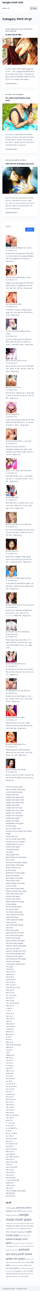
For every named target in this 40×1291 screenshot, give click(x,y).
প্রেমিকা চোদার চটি (27, 1265)
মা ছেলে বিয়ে (9, 1271)
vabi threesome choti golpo (16, 959)
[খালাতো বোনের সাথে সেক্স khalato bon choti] (20, 180)
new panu (9, 928)
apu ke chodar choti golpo (14, 29)
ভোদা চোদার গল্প (10, 1118)
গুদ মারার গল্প (9, 1008)
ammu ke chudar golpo (14, 787)
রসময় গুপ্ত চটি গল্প (27, 1274)
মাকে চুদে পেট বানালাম (11, 1133)
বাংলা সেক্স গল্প (9, 1092)
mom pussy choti (10, 1246)
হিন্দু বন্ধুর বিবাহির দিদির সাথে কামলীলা (15, 717)
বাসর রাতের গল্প (9, 1097)
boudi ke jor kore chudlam (15, 842)
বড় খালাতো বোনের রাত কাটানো (13, 35)
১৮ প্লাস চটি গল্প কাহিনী (22, 1276)
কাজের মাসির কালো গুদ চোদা (13, 987)
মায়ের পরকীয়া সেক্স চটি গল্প (12, 1157)
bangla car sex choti (13, 1211)
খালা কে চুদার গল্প (8, 94)
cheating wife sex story (14, 844)
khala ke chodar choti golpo (16, 891)
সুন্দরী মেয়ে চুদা (9, 1188)
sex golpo (19, 1258)
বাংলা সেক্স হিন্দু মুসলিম (12, 1268)
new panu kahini (14, 1250)
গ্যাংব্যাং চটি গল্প (10, 1013)
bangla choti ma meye (14, 808)
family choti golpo (11, 1232)
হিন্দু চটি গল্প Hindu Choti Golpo (16, 769)
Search (8, 226)
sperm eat (28, 1259)
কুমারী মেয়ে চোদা (10, 993)
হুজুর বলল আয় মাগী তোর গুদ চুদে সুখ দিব (16, 361)
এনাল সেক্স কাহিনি (26, 1262)
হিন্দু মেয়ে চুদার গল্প (10, 1196)
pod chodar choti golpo (14, 935)
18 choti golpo (11, 1208)
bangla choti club (12, 2)
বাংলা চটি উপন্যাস (10, 1079)
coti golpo (9, 852)
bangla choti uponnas (14, 813)
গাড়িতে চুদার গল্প (10, 1006)
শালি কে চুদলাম (9, 1170)
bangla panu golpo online (26, 1223)
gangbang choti (22, 1232)
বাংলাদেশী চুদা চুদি (10, 1094)
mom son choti (20, 1246)
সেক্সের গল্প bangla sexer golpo (16, 1191)
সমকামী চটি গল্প (9, 1183)
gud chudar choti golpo (14, 878)
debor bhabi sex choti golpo (16, 857)
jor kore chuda (11, 886)
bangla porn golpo (12, 821)
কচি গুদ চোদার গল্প (10, 982)
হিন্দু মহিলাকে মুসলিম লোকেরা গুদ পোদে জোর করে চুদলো (20, 605)
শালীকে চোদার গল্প (10, 1172)
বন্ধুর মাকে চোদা (10, 1071)
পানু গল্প (8, 1053)
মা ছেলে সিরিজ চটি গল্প (11, 1128)
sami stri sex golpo (13, 948)
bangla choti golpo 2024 (15, 800)
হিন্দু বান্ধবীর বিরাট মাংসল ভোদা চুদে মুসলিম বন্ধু (18, 691)
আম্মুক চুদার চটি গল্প (11, 980)
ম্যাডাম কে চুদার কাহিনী (11, 1162)
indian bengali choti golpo (15, 883)
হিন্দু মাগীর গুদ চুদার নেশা (12, 551)
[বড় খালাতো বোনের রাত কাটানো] (20, 51)
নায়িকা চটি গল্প (9, 1042)
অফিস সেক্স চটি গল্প (11, 972)
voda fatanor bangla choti (15, 964)
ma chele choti (29, 1243)
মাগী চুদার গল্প (9, 1141)
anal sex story (23, 1207)
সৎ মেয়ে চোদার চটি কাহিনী (12, 1180)
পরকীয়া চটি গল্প (9, 1047)
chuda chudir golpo (13, 847)
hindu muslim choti (13, 881)
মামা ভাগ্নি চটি (9, 1146)
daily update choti (12, 855)
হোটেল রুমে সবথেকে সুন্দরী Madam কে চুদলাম (18, 277)
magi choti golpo (12, 917)
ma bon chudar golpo (14, 907)
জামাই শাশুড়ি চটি (10, 1024)
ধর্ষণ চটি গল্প (9, 1040)
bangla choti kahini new (12, 1215)
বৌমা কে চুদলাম (10, 1107)
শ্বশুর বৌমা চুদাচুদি (10, 1178)
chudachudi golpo (12, 849)
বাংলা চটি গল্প (9, 1081)
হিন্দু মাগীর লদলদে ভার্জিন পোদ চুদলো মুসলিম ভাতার (18, 524)
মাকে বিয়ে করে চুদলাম (11, 1139)
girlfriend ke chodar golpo (15, 873)
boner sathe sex (12, 836)
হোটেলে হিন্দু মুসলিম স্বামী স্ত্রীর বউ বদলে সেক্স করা (18, 248)
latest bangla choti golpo (15, 901)
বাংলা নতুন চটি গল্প (15, 160)
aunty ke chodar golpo (14, 792)
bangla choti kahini (13, 805)
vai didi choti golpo (13, 961)
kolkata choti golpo (13, 896)
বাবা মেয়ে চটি (9, 1076)
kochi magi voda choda (14, 894)
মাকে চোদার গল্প (10, 1136)
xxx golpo (9, 967)
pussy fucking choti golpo (15, 940)
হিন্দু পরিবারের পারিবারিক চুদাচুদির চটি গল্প (16, 744)
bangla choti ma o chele (14, 810)
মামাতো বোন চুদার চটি (11, 1149)
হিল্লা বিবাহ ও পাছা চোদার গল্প (13, 387)
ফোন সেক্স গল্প (9, 1063)
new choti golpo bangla (14, 925)
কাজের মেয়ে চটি (10, 990)
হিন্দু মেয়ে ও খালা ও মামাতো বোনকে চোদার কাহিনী (18, 471)
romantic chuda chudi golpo (16, 946)
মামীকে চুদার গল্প (10, 1152)
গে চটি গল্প (8, 1011)
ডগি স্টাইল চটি (9, 1029)
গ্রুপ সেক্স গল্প (9, 1016)
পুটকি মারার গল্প (9, 1058)
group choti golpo (12, 875)
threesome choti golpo (14, 956)
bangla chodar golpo (27, 1211)
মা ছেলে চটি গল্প (10, 1126)
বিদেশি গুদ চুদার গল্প (11, 1099)
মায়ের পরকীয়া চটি (10, 1154)
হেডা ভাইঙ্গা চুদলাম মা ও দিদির (13, 304)
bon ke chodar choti (13, 829)
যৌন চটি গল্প (9, 1165)
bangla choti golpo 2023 (15, 797)
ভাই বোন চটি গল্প (23, 160)
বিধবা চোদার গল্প (10, 1102)
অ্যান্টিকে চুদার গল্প (10, 974)
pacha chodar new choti (15, 933)
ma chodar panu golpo (14, 912)
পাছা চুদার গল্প (9, 1050)
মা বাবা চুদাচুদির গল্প (17, 1271)
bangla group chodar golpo (12, 1223)
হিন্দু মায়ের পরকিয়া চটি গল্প (12, 497)
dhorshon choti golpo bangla (16, 862)
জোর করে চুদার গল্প (10, 1026)
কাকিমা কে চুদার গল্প (11, 985)
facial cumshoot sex (13, 868)
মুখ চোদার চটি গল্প (25, 1271)
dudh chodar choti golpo (15, 865)
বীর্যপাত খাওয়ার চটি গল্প (22, 1268)
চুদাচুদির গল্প (21, 94)
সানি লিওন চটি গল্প (10, 1185)
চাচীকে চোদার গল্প (10, 1019)
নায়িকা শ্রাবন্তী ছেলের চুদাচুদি (13, 1045)
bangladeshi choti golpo (15, 823)
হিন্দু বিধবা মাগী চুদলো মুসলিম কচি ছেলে (15, 664)
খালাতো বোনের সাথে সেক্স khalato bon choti (19, 164)
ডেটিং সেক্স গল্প (20, 1265)
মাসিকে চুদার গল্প (10, 1159)
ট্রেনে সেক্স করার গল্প (13, 1265)
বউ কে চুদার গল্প (10, 1066)
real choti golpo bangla (14, 943)
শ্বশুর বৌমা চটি (9, 1175)
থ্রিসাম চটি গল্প (9, 1032)
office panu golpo (12, 930)
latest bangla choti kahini (18, 1243)
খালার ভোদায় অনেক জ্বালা (12, 1003)
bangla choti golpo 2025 (15, 802)
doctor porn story (25, 1228)
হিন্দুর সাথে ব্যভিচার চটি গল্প (13, 414)
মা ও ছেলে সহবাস (10, 1123)
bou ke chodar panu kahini (15, 839)
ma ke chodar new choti (15, 915)
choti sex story (24, 1226)
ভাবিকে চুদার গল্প (10, 1112)
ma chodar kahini (12, 909)
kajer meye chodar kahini (15, 888)
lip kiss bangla (11, 904)
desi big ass (16, 1228)
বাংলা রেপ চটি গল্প (10, 1089)
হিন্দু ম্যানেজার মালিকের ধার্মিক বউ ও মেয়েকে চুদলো (18, 441)
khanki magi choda (25, 1235)
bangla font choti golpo (14, 816)
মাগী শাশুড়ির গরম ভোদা (12, 1144)
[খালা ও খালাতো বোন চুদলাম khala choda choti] (20, 116)
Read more (10, 261)
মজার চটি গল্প (9, 1120)
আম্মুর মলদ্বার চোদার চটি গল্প (16, 1262)
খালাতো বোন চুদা (13, 31)
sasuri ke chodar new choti (16, 951)
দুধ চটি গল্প (8, 1037)
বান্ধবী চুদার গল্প (10, 1073)
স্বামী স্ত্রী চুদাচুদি (10, 1193)
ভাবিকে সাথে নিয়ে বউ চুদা (12, 1115)
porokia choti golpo (13, 938)
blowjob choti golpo (12, 1226)
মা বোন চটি (8, 1131)
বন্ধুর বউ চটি (9, 1068)
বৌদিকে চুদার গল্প (10, 1105)
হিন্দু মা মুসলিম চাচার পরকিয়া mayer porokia (18, 578)
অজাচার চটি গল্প (10, 969)
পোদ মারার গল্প (9, 1060)
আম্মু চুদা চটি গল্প (10, 977)
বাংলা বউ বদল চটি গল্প (11, 1086)
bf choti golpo (11, 826)
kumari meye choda (13, 899)
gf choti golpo (11, 870)
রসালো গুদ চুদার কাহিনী (11, 1167)
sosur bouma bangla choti (15, 954)
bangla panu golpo (13, 818)
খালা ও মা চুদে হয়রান (11, 995)
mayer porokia (11, 922)
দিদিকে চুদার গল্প (10, 1034)
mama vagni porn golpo (14, 920)
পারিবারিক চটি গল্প (10, 1055)
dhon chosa (10, 860)
